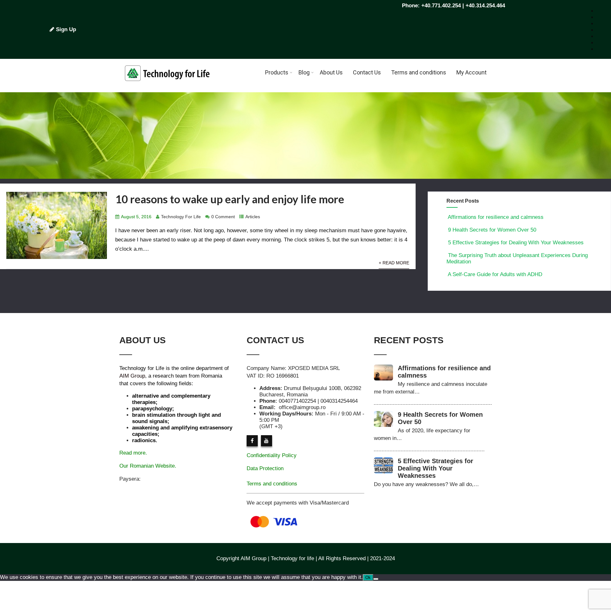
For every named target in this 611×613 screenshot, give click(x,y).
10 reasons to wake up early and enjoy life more (229, 198)
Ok (368, 577)
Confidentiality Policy (272, 455)
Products (276, 72)
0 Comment (223, 216)
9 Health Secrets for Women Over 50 (492, 230)
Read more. (133, 453)
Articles (252, 216)
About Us (331, 72)
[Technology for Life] (167, 89)
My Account (471, 72)
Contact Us (367, 72)
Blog (304, 72)
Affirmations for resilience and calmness (496, 217)
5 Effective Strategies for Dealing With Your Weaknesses (516, 243)
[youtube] (266, 440)
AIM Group (132, 376)
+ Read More (394, 263)
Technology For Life (181, 216)
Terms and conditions (418, 72)
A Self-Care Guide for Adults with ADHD (495, 274)
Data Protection (265, 468)
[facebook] (252, 440)
